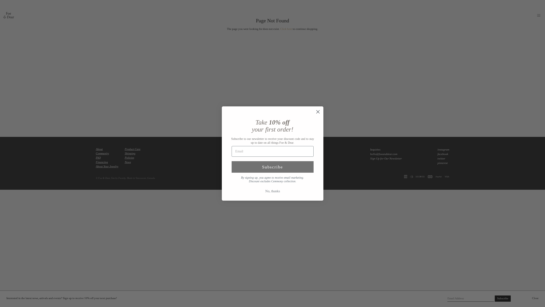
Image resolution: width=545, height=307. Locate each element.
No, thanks (272, 191)
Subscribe (272, 167)
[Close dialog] (318, 112)
